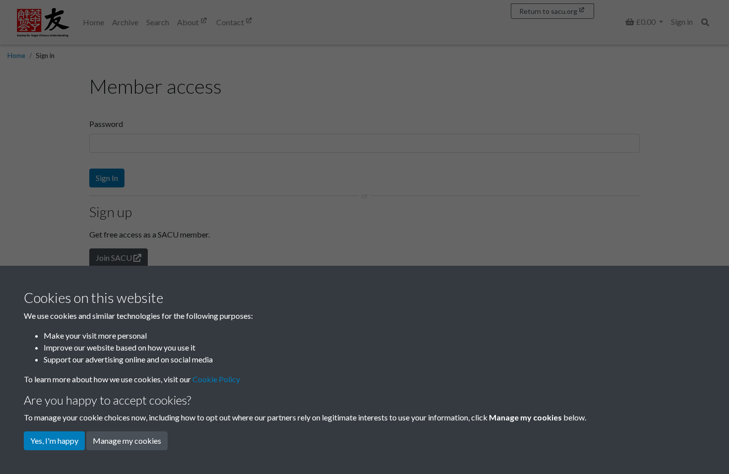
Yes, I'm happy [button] (54, 440)
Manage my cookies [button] (127, 440)
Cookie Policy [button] (216, 379)
